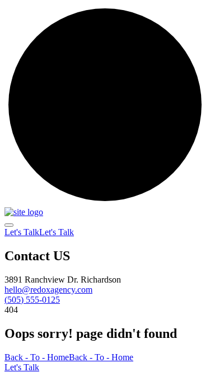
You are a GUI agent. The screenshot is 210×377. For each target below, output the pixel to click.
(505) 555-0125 (32, 299)
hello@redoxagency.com (48, 289)
